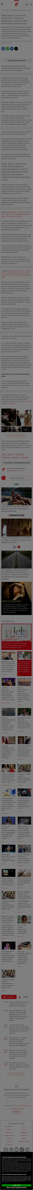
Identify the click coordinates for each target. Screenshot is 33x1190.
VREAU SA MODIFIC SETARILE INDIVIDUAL (16, 1187)
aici (26, 1167)
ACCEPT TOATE (16, 1185)
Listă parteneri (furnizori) (5, 1182)
